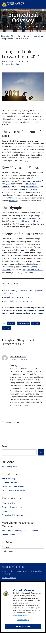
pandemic (6, 328)
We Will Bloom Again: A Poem (16, 297)
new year (35, 323)
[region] (23, 607)
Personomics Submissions (12, 486)
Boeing (5, 258)
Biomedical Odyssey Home (11, 36)
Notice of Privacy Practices (12, 571)
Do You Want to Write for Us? (13, 490)
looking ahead (23, 323)
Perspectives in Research (12, 515)
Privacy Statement (9, 578)
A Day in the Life (8, 503)
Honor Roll (6, 511)
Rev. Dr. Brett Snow (18, 356)
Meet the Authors (9, 482)
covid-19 (11, 323)
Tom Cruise (14, 261)
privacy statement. (23, 615)
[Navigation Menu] (41, 4)
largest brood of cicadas (33, 269)
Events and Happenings (33, 36)
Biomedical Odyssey (23, 17)
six (3, 198)
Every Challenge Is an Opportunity (18, 301)
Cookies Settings (23, 620)
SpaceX (14, 258)
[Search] (41, 452)
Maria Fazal (8, 62)
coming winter (29, 155)
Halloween (20, 250)
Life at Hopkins (8, 534)
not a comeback (32, 186)
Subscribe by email (9, 466)
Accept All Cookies (23, 626)
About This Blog (8, 479)
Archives (5, 547)
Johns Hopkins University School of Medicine (20, 530)
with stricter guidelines (30, 221)
